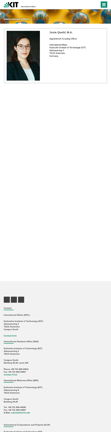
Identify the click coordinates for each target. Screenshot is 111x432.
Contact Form (10, 375)
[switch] (92, 4)
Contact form (10, 336)
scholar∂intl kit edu (20, 413)
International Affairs (28, 7)
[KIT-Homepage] (11, 4)
